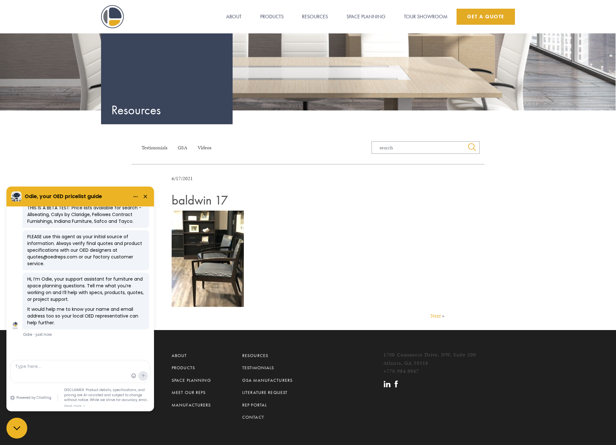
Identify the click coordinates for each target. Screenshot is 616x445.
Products (272, 16)
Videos (204, 147)
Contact (253, 417)
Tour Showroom (426, 16)
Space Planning (365, 16)
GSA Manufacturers (267, 380)
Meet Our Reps (189, 392)
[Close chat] (16, 428)
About (234, 16)
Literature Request (264, 392)
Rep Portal (254, 405)
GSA (182, 147)
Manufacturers (191, 405)
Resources (315, 16)
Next (436, 315)
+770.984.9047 (401, 371)
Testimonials (154, 147)
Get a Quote (485, 16)
